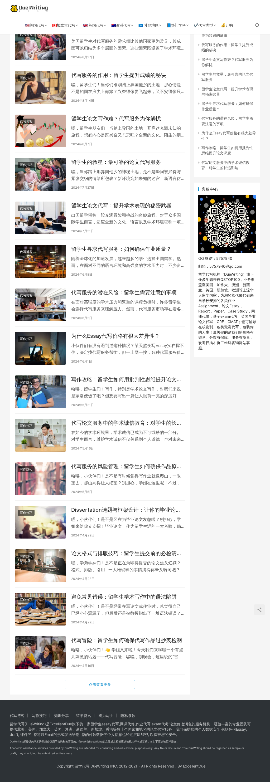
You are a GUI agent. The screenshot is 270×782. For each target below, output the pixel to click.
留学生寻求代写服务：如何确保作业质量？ (121, 249)
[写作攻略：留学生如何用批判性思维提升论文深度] (40, 391)
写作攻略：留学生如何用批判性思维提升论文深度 (126, 379)
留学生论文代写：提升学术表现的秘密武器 (121, 205)
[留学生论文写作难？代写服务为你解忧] (40, 131)
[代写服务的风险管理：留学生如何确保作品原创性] (40, 478)
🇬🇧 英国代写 (93, 25)
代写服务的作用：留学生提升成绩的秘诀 (118, 75)
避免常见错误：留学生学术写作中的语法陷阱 (124, 597)
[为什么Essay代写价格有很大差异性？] (40, 348)
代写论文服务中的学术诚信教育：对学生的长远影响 (126, 423)
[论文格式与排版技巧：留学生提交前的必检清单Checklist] (40, 565)
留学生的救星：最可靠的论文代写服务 (116, 162)
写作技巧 (26, 78)
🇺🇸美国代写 (34, 25)
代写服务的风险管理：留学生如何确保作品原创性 (126, 466)
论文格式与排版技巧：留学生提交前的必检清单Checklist (126, 553)
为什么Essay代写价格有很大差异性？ (115, 336)
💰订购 (227, 25)
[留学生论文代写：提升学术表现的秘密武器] (40, 218)
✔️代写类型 (203, 25)
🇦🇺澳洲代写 (121, 25)
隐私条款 (127, 715)
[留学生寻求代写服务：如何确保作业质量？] (40, 261)
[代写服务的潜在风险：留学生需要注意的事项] (40, 305)
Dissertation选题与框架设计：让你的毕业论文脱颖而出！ (126, 510)
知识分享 (61, 715)
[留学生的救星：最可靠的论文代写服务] (40, 174)
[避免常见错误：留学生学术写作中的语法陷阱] (40, 609)
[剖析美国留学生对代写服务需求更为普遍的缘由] (40, 44)
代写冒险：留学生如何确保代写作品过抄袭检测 (126, 640)
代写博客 (26, 34)
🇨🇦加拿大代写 (63, 25)
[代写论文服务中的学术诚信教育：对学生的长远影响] (40, 435)
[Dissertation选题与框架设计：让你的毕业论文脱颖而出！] (40, 522)
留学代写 (17, 724)
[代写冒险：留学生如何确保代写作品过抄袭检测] (40, 652)
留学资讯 (83, 715)
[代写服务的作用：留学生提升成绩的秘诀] (40, 87)
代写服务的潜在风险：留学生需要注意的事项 (124, 292)
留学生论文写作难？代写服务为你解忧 (116, 118)
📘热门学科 (176, 25)
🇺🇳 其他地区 (148, 25)
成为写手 (105, 715)
